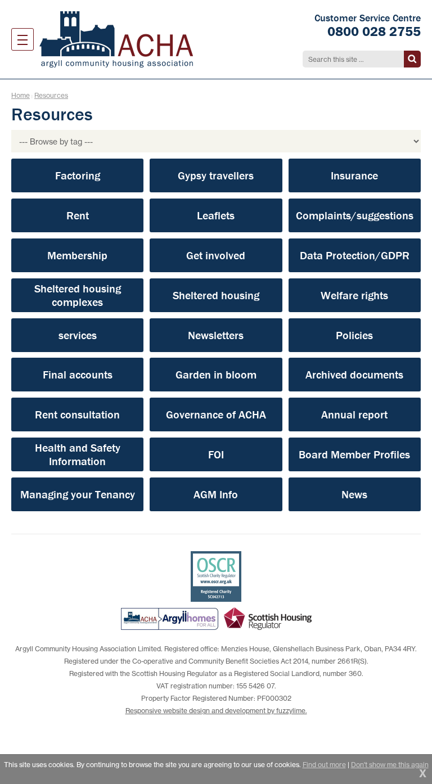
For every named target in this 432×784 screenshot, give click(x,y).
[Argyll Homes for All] (169, 618)
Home (20, 95)
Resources (51, 95)
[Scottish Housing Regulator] (268, 618)
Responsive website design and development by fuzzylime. (216, 710)
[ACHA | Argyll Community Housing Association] (116, 39)
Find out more (324, 764)
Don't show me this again (390, 764)
